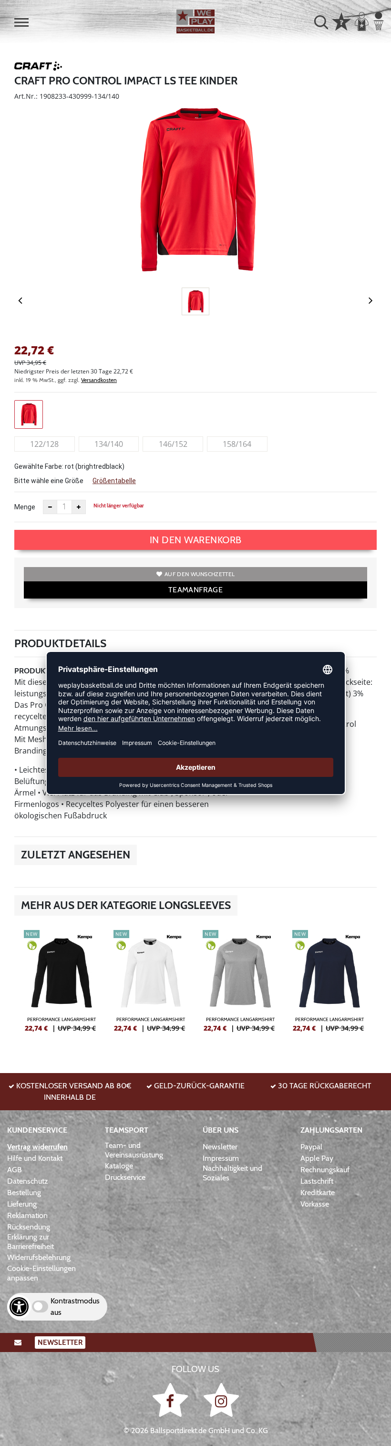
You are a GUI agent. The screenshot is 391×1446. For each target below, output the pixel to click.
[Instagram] (221, 1399)
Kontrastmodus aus (75, 1306)
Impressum (221, 1158)
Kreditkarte (317, 1192)
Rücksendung (28, 1226)
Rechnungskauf (325, 1169)
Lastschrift (316, 1181)
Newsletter (220, 1146)
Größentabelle (114, 481)
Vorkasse (314, 1203)
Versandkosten (99, 379)
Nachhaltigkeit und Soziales (232, 1173)
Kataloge (119, 1165)
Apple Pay (316, 1158)
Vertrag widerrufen (37, 1146)
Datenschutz (27, 1181)
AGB (14, 1169)
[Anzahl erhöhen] (79, 507)
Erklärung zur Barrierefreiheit (30, 1241)
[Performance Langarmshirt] (61, 984)
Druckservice (125, 1177)
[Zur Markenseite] (38, 67)
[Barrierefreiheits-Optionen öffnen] (19, 1307)
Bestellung (24, 1192)
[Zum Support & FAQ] (341, 20)
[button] (21, 22)
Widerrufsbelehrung (39, 1257)
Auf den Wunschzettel (200, 574)
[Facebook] (172, 1399)
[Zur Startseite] (195, 21)
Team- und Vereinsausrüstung (134, 1150)
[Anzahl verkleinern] (50, 507)
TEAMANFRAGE (195, 589)
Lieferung (22, 1203)
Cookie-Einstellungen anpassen (41, 1273)
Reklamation (27, 1215)
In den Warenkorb (196, 540)
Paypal (311, 1146)
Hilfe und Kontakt (34, 1158)
